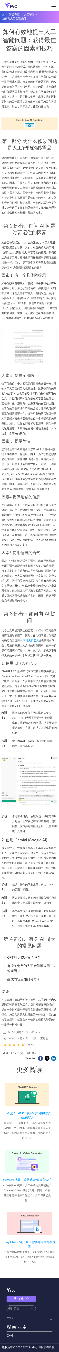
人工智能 (29, 14)
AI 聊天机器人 (30, 640)
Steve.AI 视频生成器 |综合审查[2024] (27, 1179)
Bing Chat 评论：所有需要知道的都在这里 (29, 1244)
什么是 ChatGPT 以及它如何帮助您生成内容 (27, 1115)
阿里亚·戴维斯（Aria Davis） (24, 1032)
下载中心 (23, 1298)
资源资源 (14, 14)
